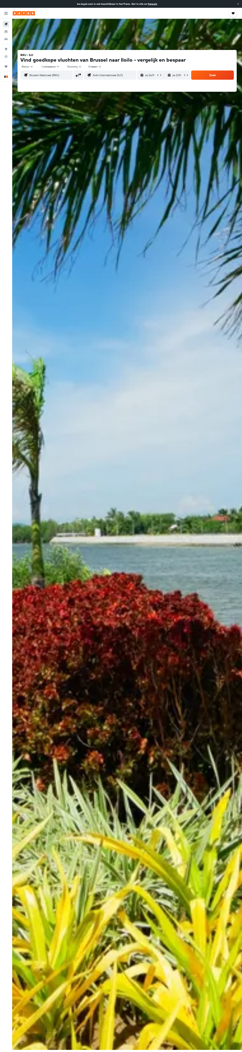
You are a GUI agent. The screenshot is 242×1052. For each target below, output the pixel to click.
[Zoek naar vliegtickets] (6, 24)
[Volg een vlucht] (6, 56)
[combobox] (27, 66)
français (152, 3)
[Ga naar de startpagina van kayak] (24, 13)
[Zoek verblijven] (6, 31)
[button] (238, 4)
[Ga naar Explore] (6, 49)
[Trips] (6, 66)
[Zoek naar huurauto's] (6, 39)
